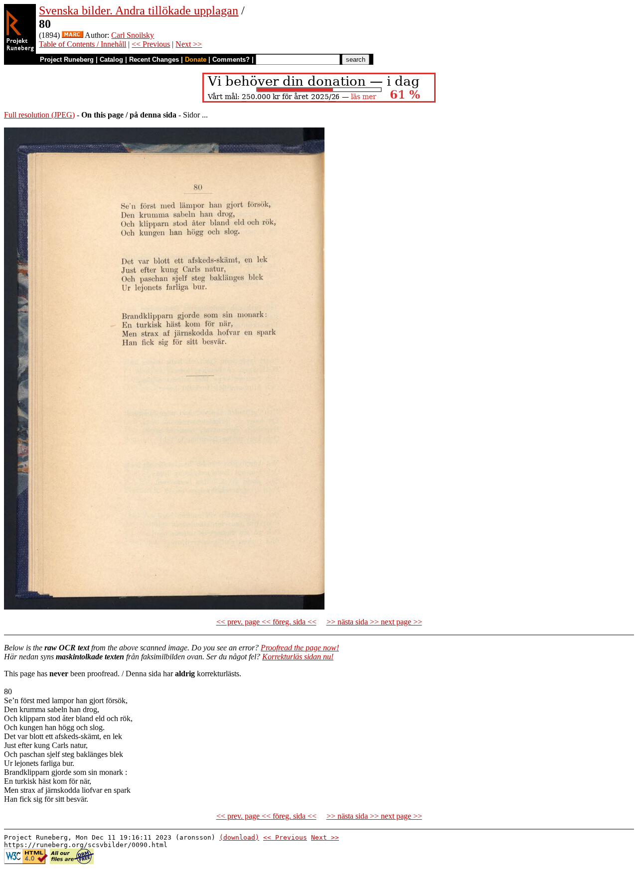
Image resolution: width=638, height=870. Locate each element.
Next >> (188, 44)
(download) (239, 837)
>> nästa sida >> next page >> (374, 622)
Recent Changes (154, 59)
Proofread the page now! (300, 647)
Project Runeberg (67, 59)
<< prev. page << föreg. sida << (266, 622)
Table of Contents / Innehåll (82, 44)
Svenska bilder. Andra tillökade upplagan (138, 10)
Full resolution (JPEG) (39, 115)
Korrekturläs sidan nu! (297, 656)
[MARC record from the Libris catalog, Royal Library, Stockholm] (72, 35)
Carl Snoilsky (132, 35)
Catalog (111, 59)
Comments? (231, 59)
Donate (195, 59)
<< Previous (151, 44)
